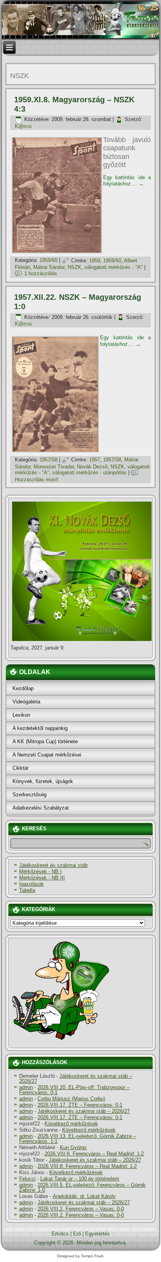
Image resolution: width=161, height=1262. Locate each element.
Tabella (27, 890)
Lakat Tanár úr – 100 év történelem (79, 1179)
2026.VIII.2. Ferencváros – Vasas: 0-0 (81, 1209)
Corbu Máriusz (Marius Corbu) (71, 1099)
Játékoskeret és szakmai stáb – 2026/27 (75, 1078)
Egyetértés (97, 1234)
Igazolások (31, 884)
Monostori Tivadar (54, 467)
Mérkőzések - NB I (40, 871)
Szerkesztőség (30, 794)
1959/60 (48, 260)
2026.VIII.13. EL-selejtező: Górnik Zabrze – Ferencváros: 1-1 (77, 1138)
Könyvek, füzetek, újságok (43, 781)
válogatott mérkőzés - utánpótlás (89, 472)
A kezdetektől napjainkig (40, 728)
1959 (94, 260)
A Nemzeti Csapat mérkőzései (47, 755)
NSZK (74, 267)
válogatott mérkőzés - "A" (113, 267)
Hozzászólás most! (37, 479)
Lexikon (21, 715)
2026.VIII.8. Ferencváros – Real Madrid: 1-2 (94, 1154)
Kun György (73, 1147)
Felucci (27, 1179)
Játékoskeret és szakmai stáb (53, 865)
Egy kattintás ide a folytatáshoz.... (127, 180)
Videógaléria (26, 702)
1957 (94, 460)
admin (26, 1087)
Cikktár (21, 768)
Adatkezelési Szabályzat (41, 808)
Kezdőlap (23, 688)
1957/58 (48, 460)
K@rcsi (23, 126)
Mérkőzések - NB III (42, 878)
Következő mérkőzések (71, 1124)
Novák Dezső (92, 467)
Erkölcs (60, 1234)
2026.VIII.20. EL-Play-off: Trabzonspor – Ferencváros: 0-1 (74, 1089)
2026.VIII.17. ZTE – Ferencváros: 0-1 (80, 1105)
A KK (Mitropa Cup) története (45, 741)
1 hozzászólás (40, 273)
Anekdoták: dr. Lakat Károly (84, 1196)
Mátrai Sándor (48, 267)
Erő (77, 1234)
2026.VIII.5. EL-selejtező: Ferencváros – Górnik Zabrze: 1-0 (82, 1187)
